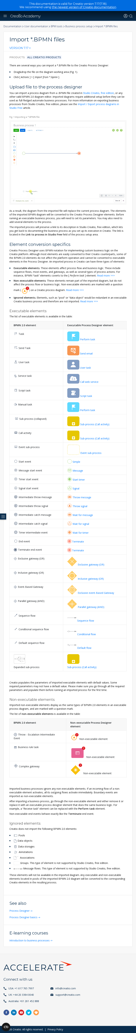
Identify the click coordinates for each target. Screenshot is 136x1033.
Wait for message (83, 515)
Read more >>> (106, 275)
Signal (76, 488)
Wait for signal (81, 524)
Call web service (89, 381)
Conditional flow (86, 634)
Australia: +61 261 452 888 (23, 1001)
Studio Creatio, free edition (98, 93)
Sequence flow (85, 620)
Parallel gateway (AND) (91, 607)
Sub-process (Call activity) (94, 424)
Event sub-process (90, 453)
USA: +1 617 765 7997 (21, 988)
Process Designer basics (23, 917)
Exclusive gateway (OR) (91, 564)
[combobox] (20, 49)
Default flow (84, 648)
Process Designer (19, 910)
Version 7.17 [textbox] (19, 48)
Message (78, 470)
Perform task (87, 339)
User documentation (36, 26)
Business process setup (79, 26)
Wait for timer (81, 532)
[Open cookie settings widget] (6, 1027)
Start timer (79, 479)
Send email (86, 353)
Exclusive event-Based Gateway (96, 593)
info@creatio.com (65, 988)
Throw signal (80, 506)
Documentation (12, 26)
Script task (86, 396)
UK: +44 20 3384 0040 (21, 994)
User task (85, 367)
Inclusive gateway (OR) (91, 578)
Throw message (82, 497)
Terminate (78, 541)
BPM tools (57, 26)
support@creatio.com (67, 994)
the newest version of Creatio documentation (84, 7)
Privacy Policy (55, 1029)
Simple (76, 461)
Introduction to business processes (29, 940)
